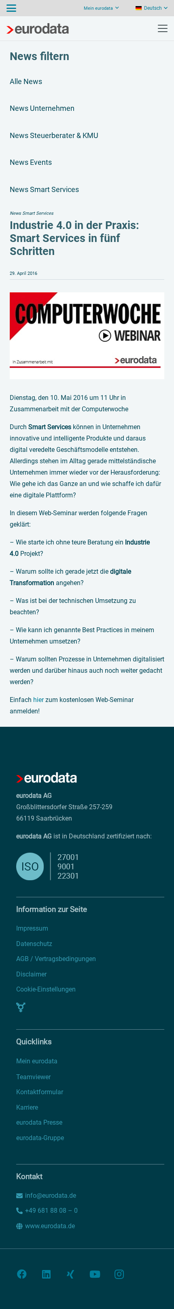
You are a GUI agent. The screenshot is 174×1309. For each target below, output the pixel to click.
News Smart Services (44, 189)
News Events (31, 162)
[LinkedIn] (46, 1274)
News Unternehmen (42, 108)
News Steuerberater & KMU (54, 135)
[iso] (68, 866)
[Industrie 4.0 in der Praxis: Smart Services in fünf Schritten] (87, 298)
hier (38, 700)
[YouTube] (95, 1274)
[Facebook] (22, 1274)
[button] (11, 8)
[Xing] (70, 1274)
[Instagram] (119, 1274)
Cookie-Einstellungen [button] (46, 989)
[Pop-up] (20, 1007)
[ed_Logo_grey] (37, 28)
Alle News (26, 81)
